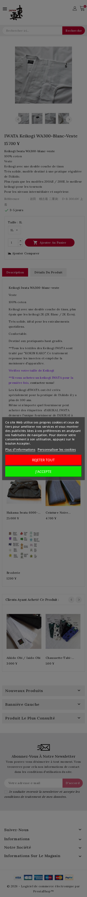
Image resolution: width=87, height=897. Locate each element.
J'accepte (43, 471)
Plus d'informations (20, 449)
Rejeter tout (43, 460)
